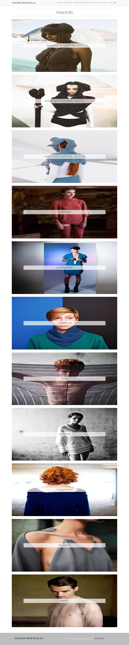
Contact (110, 2)
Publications (103, 2)
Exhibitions (95, 2)
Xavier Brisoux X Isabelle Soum (81, 2)
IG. (115, 2)
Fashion (59, 2)
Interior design (67, 2)
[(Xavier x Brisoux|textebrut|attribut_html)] (23, 3)
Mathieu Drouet (99, 638)
